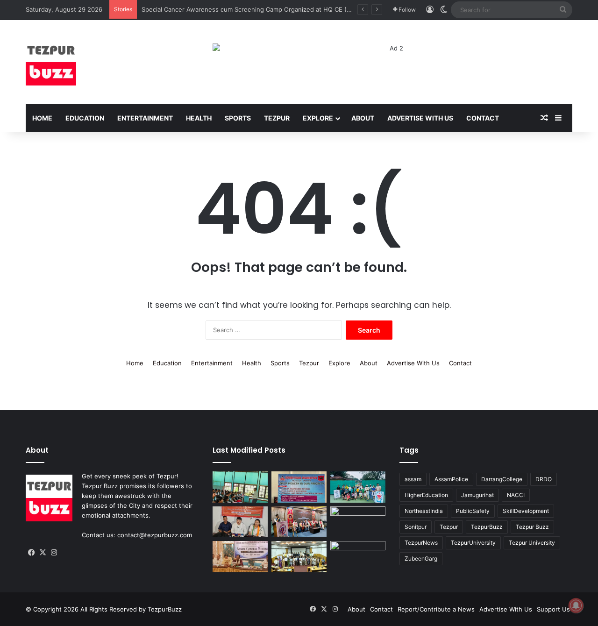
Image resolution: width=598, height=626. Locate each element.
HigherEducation (426, 494)
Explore (318, 118)
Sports (238, 118)
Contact (482, 118)
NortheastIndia (424, 510)
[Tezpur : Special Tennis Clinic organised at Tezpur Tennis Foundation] (357, 487)
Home (42, 118)
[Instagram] (53, 552)
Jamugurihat (477, 494)
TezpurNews (421, 542)
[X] (42, 552)
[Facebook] (31, 552)
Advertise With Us (420, 118)
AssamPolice (451, 479)
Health (199, 118)
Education (84, 118)
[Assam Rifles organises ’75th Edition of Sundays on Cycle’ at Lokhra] (357, 522)
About (362, 118)
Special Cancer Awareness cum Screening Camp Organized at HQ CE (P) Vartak (257, 9)
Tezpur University (532, 542)
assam (413, 479)
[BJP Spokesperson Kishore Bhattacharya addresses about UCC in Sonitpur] (240, 522)
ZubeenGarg (421, 558)
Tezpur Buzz (532, 526)
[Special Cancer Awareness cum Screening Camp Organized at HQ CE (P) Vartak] (299, 487)
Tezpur (277, 118)
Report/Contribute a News (436, 609)
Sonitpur (416, 526)
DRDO (543, 479)
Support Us (553, 609)
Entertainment (145, 118)
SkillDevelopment (526, 510)
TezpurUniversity (473, 542)
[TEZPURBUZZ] (51, 62)
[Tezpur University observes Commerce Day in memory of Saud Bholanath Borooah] (299, 556)
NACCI (516, 494)
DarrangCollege (501, 479)
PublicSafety (473, 510)
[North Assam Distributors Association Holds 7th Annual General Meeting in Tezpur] (240, 556)
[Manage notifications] (576, 605)
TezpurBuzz (487, 526)
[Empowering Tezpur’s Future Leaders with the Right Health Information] (240, 487)
